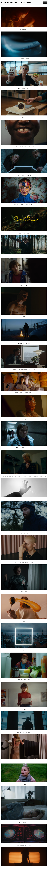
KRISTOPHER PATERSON (16, 3)
